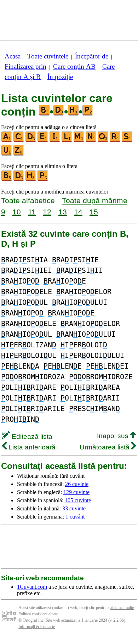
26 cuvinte (76, 484)
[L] (67, 141)
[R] (115, 141)
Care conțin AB (74, 66)
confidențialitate (45, 613)
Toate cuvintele (47, 56)
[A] (7, 141)
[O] (103, 141)
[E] (43, 141)
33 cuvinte (74, 508)
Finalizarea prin (25, 66)
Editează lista (31, 436)
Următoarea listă (105, 447)
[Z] (19, 154)
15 (94, 212)
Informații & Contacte (36, 626)
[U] (7, 154)
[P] (43, 180)
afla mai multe (122, 607)
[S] (127, 141)
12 (47, 212)
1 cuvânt (75, 517)
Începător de (91, 56)
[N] (91, 141)
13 (62, 212)
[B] (7, 180)
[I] (55, 141)
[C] (19, 141)
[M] (79, 141)
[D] (31, 141)
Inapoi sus (113, 436)
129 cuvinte (76, 492)
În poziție (60, 76)
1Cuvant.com (32, 587)
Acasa (13, 56)
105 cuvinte (78, 500)
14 (78, 212)
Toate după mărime (94, 200)
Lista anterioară (31, 447)
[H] (31, 180)
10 (16, 212)
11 (32, 212)
